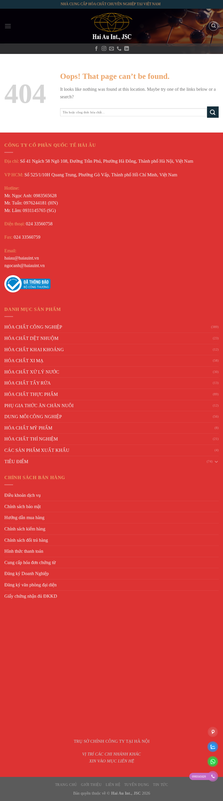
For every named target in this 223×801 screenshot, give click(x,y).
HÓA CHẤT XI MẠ (24, 360)
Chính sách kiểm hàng (24, 528)
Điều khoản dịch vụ (22, 495)
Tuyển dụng (136, 785)
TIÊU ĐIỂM (16, 461)
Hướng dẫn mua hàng (24, 517)
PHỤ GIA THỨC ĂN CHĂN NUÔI (38, 405)
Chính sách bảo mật (22, 506)
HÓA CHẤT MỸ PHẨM (28, 427)
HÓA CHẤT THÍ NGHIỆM (31, 438)
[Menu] (7, 26)
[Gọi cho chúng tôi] (119, 48)
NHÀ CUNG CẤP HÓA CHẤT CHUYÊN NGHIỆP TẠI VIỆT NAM (111, 4)
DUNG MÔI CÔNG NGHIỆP (33, 416)
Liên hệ (113, 785)
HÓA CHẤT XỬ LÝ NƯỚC (31, 371)
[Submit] (213, 112)
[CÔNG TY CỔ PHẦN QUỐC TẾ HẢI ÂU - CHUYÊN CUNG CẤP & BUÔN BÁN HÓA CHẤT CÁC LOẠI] (111, 26)
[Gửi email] (111, 48)
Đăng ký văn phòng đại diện (30, 584)
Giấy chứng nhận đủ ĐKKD (30, 596)
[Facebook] (96, 48)
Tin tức (160, 785)
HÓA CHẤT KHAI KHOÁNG (34, 349)
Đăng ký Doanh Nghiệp (26, 573)
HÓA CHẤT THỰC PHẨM (31, 394)
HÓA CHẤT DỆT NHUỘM (31, 338)
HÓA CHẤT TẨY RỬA (27, 382)
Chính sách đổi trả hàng (26, 540)
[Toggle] (216, 461)
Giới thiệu (91, 785)
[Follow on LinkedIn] (126, 48)
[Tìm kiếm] (213, 26)
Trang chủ (66, 785)
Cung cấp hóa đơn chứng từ (30, 562)
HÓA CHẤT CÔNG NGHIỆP (33, 327)
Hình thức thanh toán (23, 551)
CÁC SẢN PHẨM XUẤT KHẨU (36, 450)
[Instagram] (104, 48)
